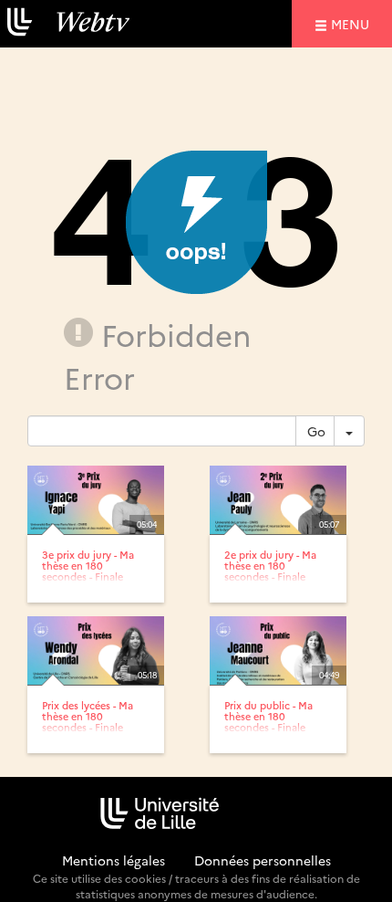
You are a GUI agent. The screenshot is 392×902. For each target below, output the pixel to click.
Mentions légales (113, 860)
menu (353, 23)
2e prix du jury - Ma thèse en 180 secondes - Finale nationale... (270, 571)
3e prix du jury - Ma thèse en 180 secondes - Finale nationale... (88, 571)
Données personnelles (262, 860)
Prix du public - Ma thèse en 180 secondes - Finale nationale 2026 (268, 721)
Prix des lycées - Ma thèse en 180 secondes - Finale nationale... (87, 721)
